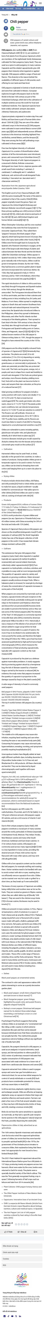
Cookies (6, 1259)
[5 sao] (27, 1224)
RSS (4, 1265)
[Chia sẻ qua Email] (6, 34)
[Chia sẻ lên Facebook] (6, 28)
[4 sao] (24, 1224)
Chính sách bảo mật (10, 1252)
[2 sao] (19, 1224)
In (36, 1232)
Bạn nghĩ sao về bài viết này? (7, 1224)
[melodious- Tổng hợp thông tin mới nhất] (12, 3)
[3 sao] (22, 1224)
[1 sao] (16, 1224)
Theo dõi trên (17, 34)
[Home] (6, 21)
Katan (18, 27)
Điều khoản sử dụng (10, 1246)
